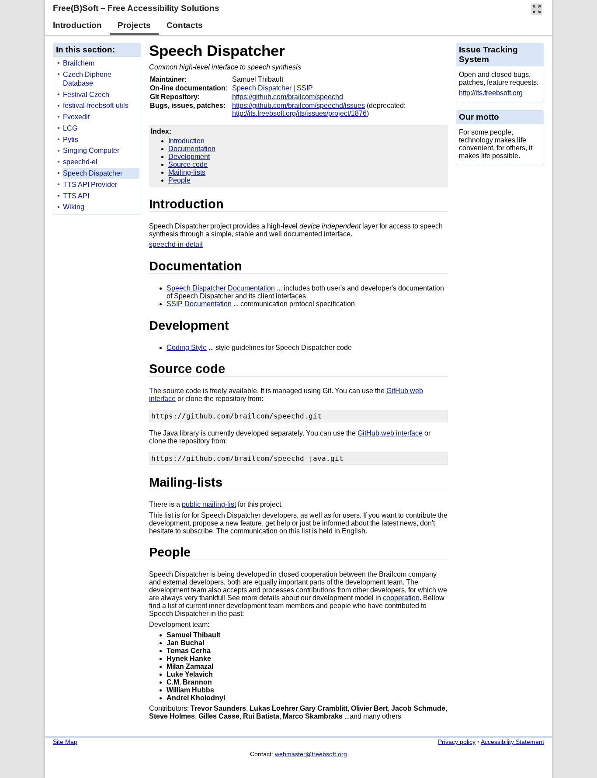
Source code (188, 164)
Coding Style (187, 347)
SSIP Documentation (199, 304)
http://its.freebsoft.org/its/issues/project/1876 (299, 113)
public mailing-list (209, 504)
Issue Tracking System (488, 54)
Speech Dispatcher (217, 50)
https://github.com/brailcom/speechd (287, 96)
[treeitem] (97, 63)
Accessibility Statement (512, 741)
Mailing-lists (186, 172)
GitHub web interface (390, 433)
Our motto (479, 116)
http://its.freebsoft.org (491, 93)
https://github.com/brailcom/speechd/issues (298, 105)
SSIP (305, 88)
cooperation (401, 598)
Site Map (65, 741)
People (179, 180)
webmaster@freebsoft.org (311, 753)
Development (189, 156)
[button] (536, 9)
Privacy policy (457, 741)
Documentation (191, 148)
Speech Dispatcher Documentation (221, 288)
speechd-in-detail (176, 244)
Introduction (186, 141)
